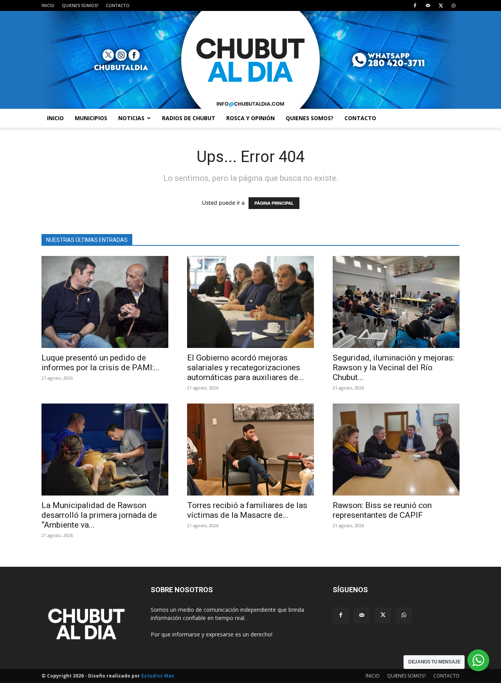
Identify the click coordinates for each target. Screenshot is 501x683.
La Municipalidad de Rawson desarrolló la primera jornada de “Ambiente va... (99, 515)
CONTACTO (118, 5)
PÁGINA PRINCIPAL (274, 203)
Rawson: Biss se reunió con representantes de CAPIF (382, 510)
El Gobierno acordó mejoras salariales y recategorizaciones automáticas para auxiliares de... (245, 367)
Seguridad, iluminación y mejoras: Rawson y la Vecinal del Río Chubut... (393, 367)
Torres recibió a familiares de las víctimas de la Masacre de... (247, 510)
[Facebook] (415, 5)
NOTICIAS (131, 118)
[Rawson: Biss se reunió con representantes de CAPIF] (396, 450)
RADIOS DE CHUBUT (188, 118)
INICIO (47, 5)
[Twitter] (441, 5)
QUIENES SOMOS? (80, 5)
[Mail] (428, 5)
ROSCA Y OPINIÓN (250, 118)
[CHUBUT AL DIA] (250, 60)
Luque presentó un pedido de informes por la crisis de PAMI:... (100, 362)
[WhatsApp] (454, 5)
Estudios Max (157, 675)
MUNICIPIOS (91, 118)
